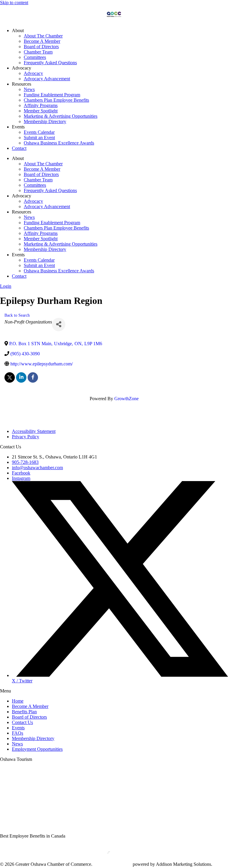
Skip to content (14, 2)
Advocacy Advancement (47, 78)
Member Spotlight (41, 110)
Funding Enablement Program (52, 94)
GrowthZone (126, 398)
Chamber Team (38, 51)
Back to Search (17, 315)
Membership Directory (45, 121)
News (29, 89)
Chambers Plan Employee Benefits (56, 100)
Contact (19, 148)
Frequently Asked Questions (50, 62)
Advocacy (33, 73)
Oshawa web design (113, 864)
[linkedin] (21, 377)
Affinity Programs (41, 105)
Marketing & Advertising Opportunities (60, 116)
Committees (35, 57)
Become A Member (42, 41)
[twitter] (9, 377)
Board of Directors (41, 46)
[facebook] (33, 377)
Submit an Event (39, 137)
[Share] (58, 324)
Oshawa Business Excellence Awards (59, 142)
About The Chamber (43, 35)
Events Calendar (39, 132)
